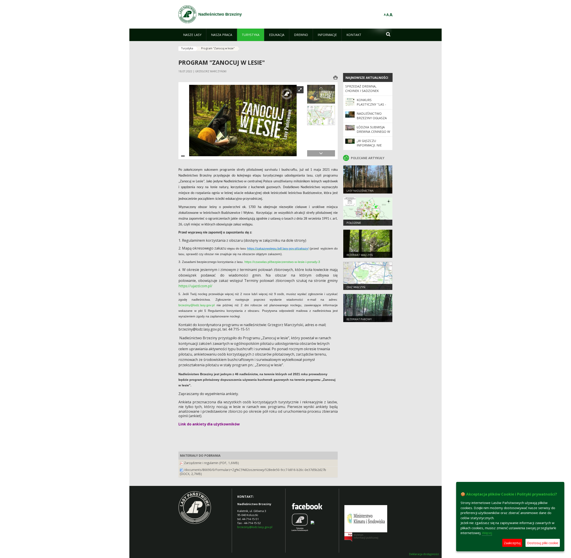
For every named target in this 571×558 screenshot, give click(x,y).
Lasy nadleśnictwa (360, 191)
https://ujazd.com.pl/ (195, 285)
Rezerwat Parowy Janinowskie (359, 321)
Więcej (487, 533)
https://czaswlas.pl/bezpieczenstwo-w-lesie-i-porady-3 (282, 262)
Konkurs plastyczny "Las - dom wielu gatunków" (371, 107)
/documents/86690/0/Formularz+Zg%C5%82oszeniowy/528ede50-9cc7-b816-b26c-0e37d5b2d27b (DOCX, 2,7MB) (253, 472)
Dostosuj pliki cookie (542, 543)
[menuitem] (192, 35)
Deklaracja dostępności (424, 554)
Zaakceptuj (512, 543)
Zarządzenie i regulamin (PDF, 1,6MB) (211, 463)
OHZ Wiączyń (356, 287)
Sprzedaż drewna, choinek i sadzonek (362, 88)
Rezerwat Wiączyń (360, 255)
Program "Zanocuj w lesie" (218, 48)
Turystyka (187, 48)
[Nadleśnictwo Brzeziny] (187, 14)
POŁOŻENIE (354, 223)
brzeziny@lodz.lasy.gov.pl (196, 305)
